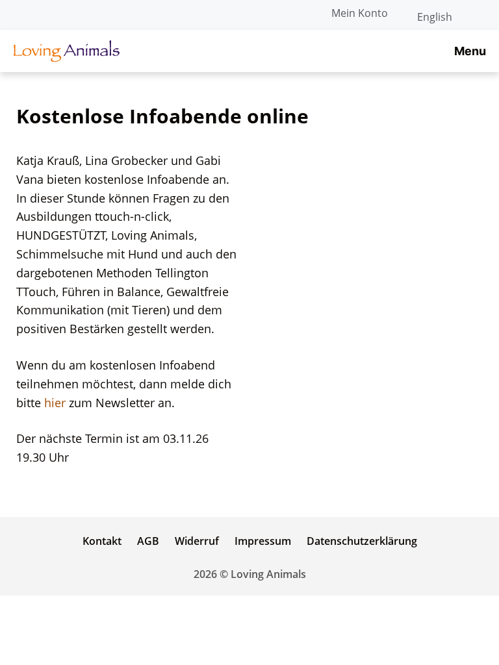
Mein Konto (359, 13)
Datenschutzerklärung (362, 541)
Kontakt (102, 541)
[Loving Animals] (66, 51)
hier (56, 402)
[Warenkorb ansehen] (482, 13)
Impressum (263, 541)
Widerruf (197, 541)
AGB (148, 541)
